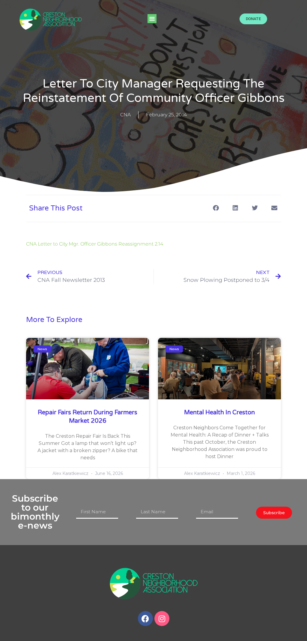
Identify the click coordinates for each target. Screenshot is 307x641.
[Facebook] (145, 618)
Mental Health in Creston (219, 412)
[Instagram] (161, 618)
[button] (152, 18)
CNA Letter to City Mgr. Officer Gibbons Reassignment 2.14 (94, 244)
